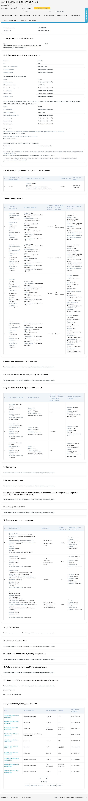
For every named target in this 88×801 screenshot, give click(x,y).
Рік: (15, 15)
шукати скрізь (61, 11)
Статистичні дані (27, 8)
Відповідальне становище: (9, 20)
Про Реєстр (4, 8)
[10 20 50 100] (43, 778)
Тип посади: (35, 15)
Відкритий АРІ (15, 8)
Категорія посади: (48, 15)
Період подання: (61, 15)
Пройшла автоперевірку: (28, 20)
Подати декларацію (42, 8)
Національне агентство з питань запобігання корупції (72, 797)
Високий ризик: (74, 15)
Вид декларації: (6, 15)
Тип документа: (24, 15)
